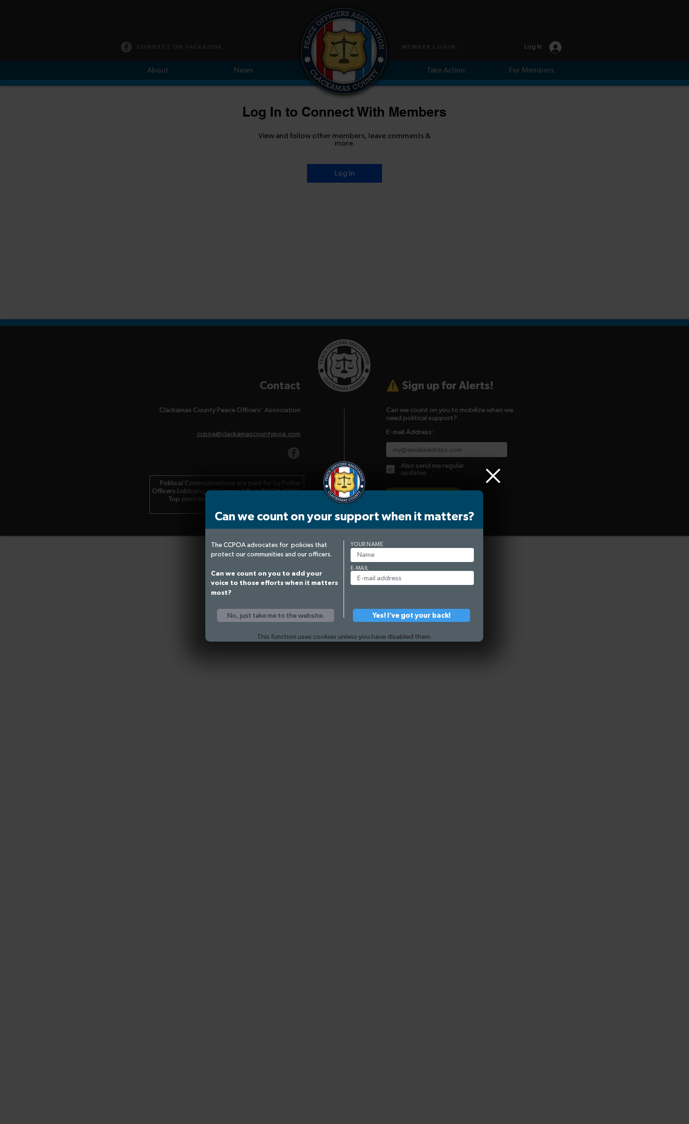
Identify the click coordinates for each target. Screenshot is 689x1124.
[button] (276, 615)
